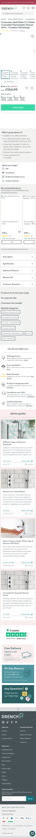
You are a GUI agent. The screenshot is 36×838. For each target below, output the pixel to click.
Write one (22, 30)
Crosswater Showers (8, 328)
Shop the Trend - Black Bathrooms (12, 333)
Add (15, 242)
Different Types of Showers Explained (14, 443)
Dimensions (12, 81)
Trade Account (6, 757)
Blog (3, 765)
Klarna (4, 776)
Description (8, 256)
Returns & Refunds (25, 738)
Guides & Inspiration (12, 181)
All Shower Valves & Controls (10, 312)
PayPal (4, 772)
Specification (8, 263)
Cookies (4, 829)
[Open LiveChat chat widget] (32, 833)
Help (6, 168)
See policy (10, 387)
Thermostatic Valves (8, 339)
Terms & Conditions (17, 826)
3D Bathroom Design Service (15, 177)
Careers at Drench (7, 738)
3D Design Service (7, 750)
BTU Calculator (6, 761)
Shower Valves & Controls (15, 19)
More (26, 360)
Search (3, 13)
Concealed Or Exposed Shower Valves (16, 594)
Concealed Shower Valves (9, 317)
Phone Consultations (8, 754)
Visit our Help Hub (9, 811)
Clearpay (4, 780)
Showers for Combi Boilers (14, 491)
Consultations (9, 172)
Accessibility (11, 829)
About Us (4, 731)
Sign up (30, 799)
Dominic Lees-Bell (8, 562)
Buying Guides (27, 461)
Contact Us (23, 742)
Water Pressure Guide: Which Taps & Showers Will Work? (18, 542)
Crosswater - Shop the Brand (10, 323)
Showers (3, 19)
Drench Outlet (6, 769)
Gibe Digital (10, 833)
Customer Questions (11, 284)
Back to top (18, 709)
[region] (18, 222)
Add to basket (24, 107)
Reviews (6, 277)
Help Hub (23, 731)
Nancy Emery (7, 461)
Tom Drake (6, 510)
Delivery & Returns (11, 270)
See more (29, 406)
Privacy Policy (28, 826)
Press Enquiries (6, 784)
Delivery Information (26, 735)
